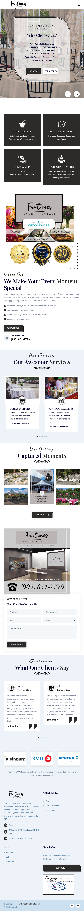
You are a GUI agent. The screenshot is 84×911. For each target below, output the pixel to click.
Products (9, 853)
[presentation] (68, 94)
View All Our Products (18, 426)
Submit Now (15, 644)
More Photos (41, 515)
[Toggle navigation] (79, 4)
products (32, 73)
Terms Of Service (52, 806)
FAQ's (47, 801)
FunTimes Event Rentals (27, 904)
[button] (37, 437)
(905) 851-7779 (15, 825)
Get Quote (49, 73)
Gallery (8, 857)
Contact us (12, 328)
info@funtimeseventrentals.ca (20, 838)
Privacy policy (50, 810)
